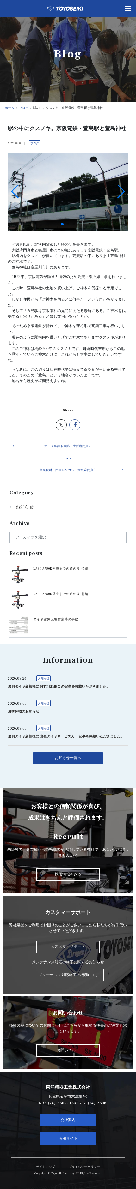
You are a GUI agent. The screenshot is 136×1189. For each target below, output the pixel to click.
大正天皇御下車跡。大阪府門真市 (68, 446)
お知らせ (25, 507)
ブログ (34, 143)
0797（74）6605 (52, 1103)
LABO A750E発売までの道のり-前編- (61, 594)
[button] (62, 224)
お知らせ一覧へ (68, 757)
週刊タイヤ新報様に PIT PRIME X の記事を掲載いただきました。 (59, 686)
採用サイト (68, 1138)
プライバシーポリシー (84, 1167)
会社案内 (68, 1120)
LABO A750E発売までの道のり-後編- (61, 569)
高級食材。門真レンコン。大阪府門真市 (68, 470)
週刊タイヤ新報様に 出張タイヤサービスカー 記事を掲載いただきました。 (66, 736)
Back (68, 458)
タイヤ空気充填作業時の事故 (55, 619)
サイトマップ (45, 1167)
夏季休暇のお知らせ (23, 711)
